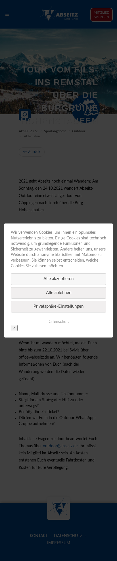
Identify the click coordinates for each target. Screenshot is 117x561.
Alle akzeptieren (58, 279)
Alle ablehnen (58, 293)
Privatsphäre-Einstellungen (58, 306)
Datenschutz (58, 322)
